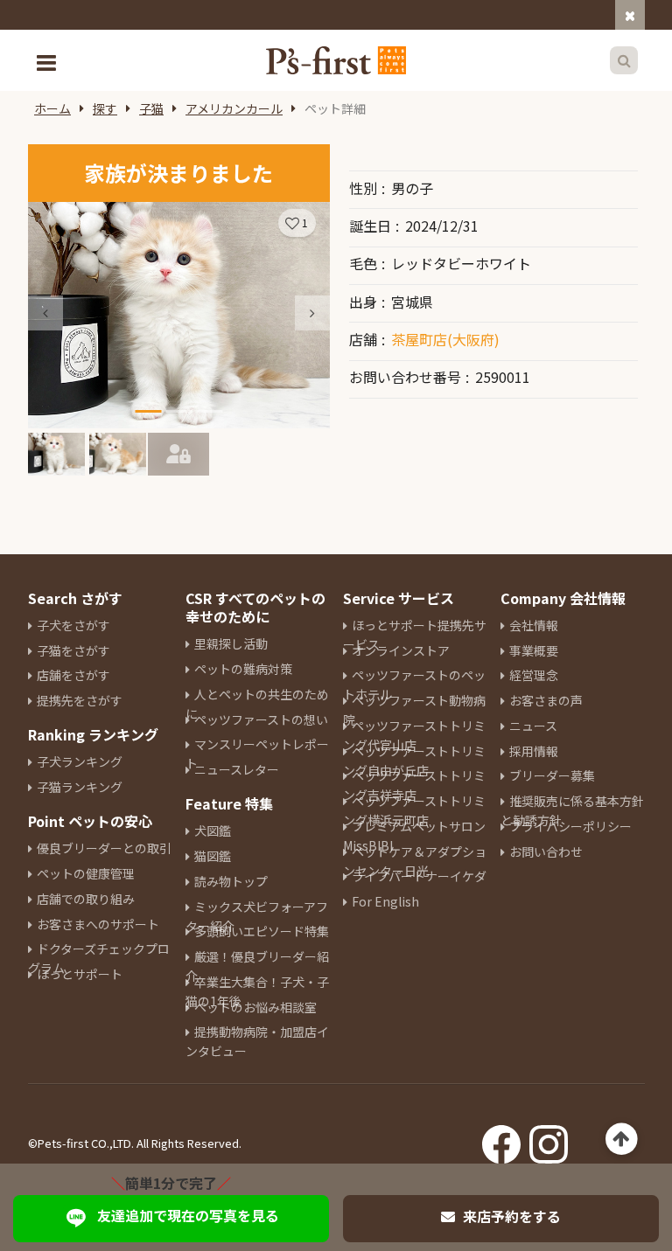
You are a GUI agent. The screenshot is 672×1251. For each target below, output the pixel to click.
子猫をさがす (73, 650)
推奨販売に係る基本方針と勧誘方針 (572, 810)
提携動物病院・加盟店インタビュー (257, 1041)
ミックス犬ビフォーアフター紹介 (257, 916)
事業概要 (533, 650)
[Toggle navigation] (48, 60)
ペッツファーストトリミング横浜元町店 (414, 810)
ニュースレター (236, 769)
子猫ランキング (79, 787)
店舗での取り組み (86, 898)
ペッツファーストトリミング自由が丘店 (414, 760)
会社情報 (533, 625)
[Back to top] (621, 1139)
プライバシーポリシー (570, 826)
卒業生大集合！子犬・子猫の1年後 (257, 991)
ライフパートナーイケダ (419, 876)
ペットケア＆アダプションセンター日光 (414, 861)
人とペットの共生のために (257, 703)
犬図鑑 (212, 830)
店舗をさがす (73, 675)
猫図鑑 (212, 856)
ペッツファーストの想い (261, 719)
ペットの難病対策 (243, 669)
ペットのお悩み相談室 (255, 1007)
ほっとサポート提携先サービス (414, 634)
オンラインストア (401, 650)
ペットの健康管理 (86, 873)
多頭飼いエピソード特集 (261, 931)
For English (385, 901)
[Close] (630, 15)
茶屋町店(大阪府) (445, 339)
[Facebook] (501, 1139)
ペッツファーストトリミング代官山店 (414, 735)
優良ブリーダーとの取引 (104, 848)
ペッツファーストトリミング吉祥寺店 (414, 785)
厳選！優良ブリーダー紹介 (257, 966)
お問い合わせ (546, 851)
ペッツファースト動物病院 (414, 710)
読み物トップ (231, 881)
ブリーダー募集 (552, 775)
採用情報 (533, 751)
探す (105, 108)
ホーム (52, 108)
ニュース (533, 725)
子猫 (151, 108)
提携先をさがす (79, 700)
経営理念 (533, 675)
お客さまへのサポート (98, 924)
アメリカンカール (234, 108)
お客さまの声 (546, 700)
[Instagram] (548, 1139)
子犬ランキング (79, 761)
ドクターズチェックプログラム (99, 958)
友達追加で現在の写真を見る (188, 1215)
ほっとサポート (79, 974)
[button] (312, 312)
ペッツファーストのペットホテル (414, 684)
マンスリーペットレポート (257, 753)
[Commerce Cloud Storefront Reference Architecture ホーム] (336, 60)
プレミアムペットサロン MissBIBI (414, 835)
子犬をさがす (73, 625)
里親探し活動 (231, 643)
